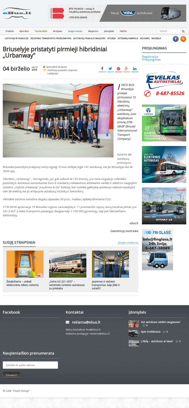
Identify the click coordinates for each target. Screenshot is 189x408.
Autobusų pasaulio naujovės (89, 38)
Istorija (111, 38)
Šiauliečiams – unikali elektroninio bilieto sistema (22, 283)
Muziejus (156, 38)
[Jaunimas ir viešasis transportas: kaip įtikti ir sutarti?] (110, 251)
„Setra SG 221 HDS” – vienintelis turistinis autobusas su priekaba (67, 285)
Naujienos (93, 31)
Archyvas (57, 31)
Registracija (150, 57)
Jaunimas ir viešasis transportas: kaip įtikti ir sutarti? (106, 285)
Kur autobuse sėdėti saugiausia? (161, 322)
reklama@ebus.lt (86, 322)
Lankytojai (52, 73)
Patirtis (123, 31)
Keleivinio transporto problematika (50, 38)
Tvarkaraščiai (41, 31)
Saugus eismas (75, 31)
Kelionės (145, 38)
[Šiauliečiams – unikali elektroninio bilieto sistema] (25, 251)
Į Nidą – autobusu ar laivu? (157, 341)
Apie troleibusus (151, 331)
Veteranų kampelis (128, 38)
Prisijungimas (151, 60)
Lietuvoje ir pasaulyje (16, 38)
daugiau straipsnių (128, 242)
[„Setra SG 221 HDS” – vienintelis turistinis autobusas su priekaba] (67, 251)
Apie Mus (24, 31)
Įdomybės (109, 31)
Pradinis (10, 31)
